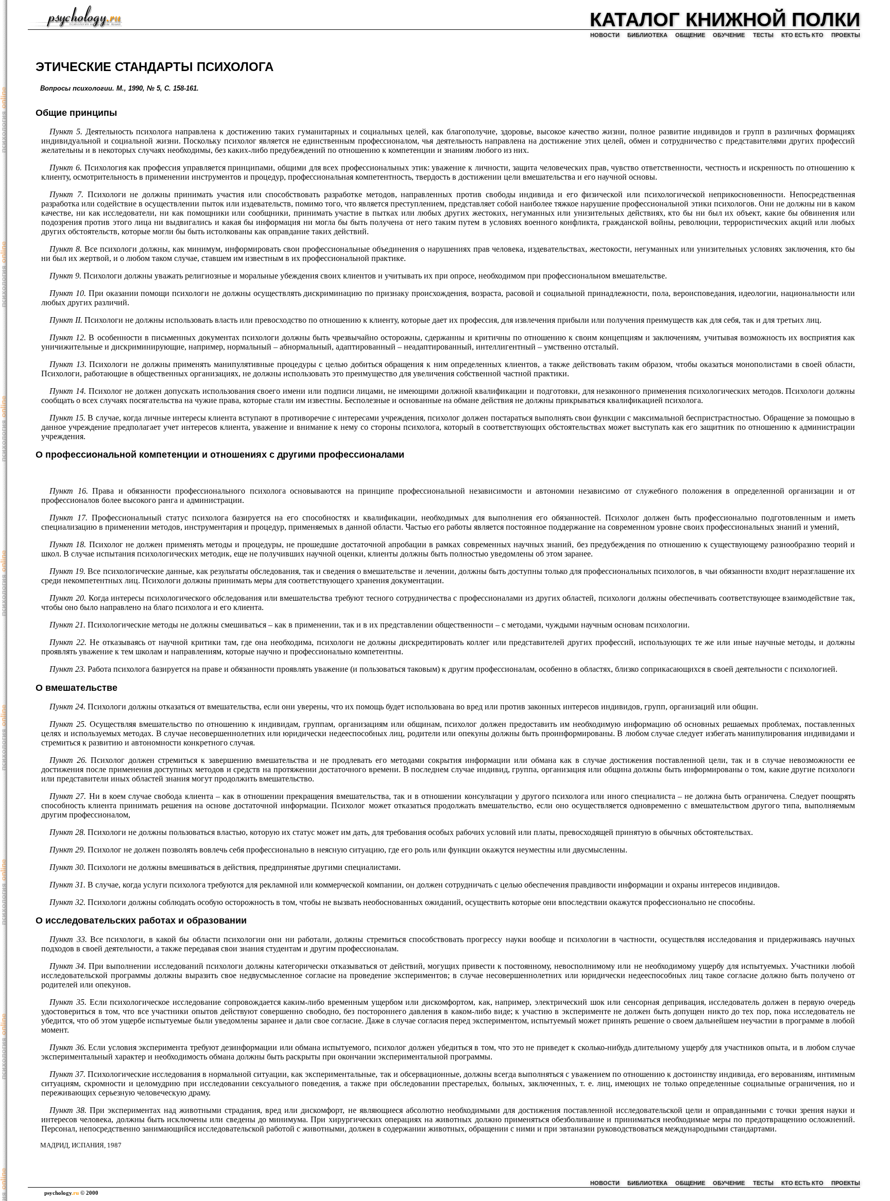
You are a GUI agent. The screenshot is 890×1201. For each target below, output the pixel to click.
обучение (729, 35)
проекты (845, 35)
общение (690, 35)
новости (605, 35)
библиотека (647, 35)
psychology (61, 1193)
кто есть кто (802, 35)
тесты (763, 35)
